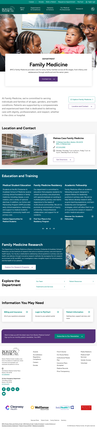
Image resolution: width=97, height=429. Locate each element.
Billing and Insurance (13, 312)
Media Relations (86, 352)
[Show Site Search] (93, 9)
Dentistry (63, 420)
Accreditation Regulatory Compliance (37, 357)
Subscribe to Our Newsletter (68, 336)
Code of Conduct (39, 424)
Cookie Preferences (50, 424)
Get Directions (61, 160)
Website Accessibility (38, 426)
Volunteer (84, 363)
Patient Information (74, 312)
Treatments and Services (44, 287)
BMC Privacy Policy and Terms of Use (12, 424)
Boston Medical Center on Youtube (4, 394)
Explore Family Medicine (81, 99)
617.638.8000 (6, 374)
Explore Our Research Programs (17, 267)
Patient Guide (44, 420)
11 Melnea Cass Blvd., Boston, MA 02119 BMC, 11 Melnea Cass (69, 143)
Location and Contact (80, 106)
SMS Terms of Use (28, 424)
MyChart (80, 2)
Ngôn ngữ (91, 2)
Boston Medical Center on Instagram (8, 389)
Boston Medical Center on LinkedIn (13, 389)
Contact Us (46, 79)
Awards (35, 352)
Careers (35, 362)
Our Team (39, 281)
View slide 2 (50, 228)
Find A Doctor (61, 352)
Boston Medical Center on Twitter (17, 389)
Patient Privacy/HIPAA (25, 426)
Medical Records (62, 368)
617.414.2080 (60, 147)
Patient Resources (75, 281)
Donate (41, 2)
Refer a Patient (51, 2)
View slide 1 (46, 228)
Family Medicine (54, 420)
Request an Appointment (66, 2)
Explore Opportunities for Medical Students (13, 220)
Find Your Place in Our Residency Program (42, 220)
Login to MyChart (42, 312)
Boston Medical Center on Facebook (4, 389)
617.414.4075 (5, 384)
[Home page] (11, 355)
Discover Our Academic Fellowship (74, 217)
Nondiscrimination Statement (10, 426)
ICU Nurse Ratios (62, 355)
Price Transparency (63, 371)
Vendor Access (86, 360)
